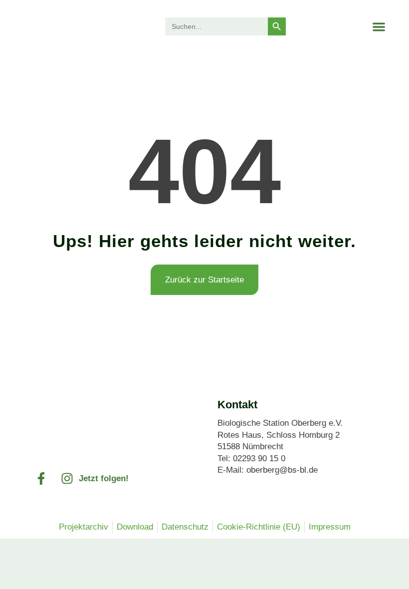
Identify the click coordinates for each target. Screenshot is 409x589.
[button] (379, 26)
